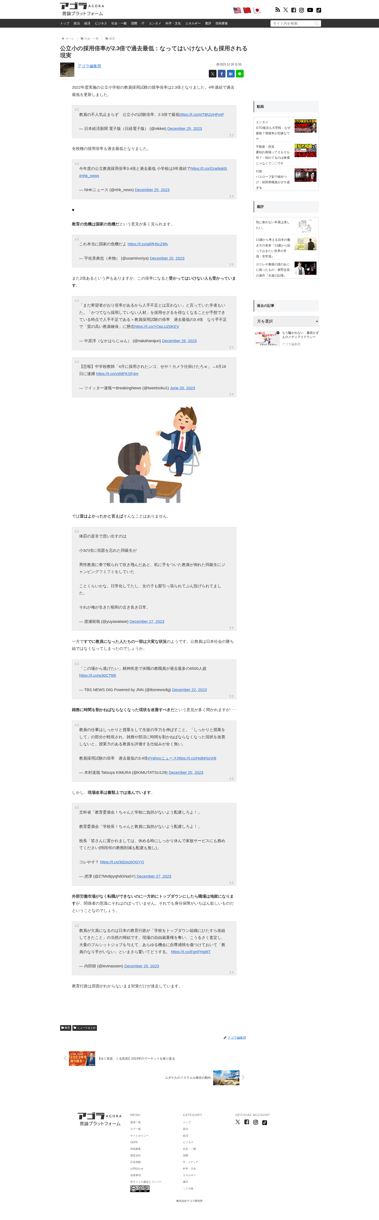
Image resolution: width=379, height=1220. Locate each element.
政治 (77, 23)
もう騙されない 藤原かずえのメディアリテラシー (300, 335)
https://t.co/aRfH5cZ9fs (148, 244)
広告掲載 (135, 1162)
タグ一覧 (135, 1128)
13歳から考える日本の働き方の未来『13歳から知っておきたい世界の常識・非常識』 (273, 248)
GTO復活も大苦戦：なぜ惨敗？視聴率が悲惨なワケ (273, 133)
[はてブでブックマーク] (231, 73)
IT (143, 23)
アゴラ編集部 (89, 66)
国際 (134, 23)
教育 (67, 1027)
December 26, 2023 (179, 341)
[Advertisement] (168, 10)
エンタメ (155, 23)
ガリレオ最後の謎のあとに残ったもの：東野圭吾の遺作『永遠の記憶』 (273, 269)
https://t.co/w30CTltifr (97, 675)
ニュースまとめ (86, 1027)
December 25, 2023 (184, 128)
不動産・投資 (265, 146)
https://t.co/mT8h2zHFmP (201, 114)
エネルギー (193, 23)
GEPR (134, 1142)
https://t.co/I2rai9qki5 (209, 168)
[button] (316, 23)
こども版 (188, 1188)
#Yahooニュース (162, 758)
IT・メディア (190, 1162)
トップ (64, 23)
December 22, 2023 (189, 690)
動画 (260, 106)
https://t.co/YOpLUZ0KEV (156, 326)
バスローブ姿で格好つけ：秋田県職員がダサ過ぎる (273, 182)
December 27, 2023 (147, 621)
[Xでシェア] (212, 73)
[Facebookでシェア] (221, 73)
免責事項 (135, 1175)
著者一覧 (135, 1122)
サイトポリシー (139, 1135)
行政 (259, 171)
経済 (87, 23)
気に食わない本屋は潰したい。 (273, 224)
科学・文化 (173, 23)
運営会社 (135, 1155)
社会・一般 (119, 23)
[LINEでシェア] (240, 73)
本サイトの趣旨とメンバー (146, 1181)
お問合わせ (136, 1168)
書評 (208, 23)
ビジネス (101, 23)
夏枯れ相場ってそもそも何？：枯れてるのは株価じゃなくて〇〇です (273, 157)
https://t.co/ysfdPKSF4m (117, 374)
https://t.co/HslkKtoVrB (196, 758)
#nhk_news (89, 176)
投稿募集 (222, 23)
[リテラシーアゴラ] (267, 339)
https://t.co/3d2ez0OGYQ (122, 862)
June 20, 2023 (182, 388)
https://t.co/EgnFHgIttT (191, 952)
